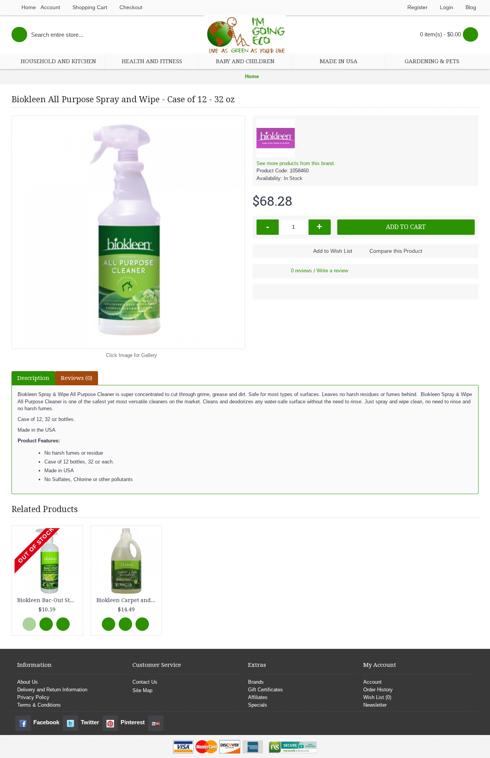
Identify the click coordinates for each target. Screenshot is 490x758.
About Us (27, 682)
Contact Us (144, 682)
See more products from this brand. (295, 163)
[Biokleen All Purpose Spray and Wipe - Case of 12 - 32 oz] (128, 232)
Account (372, 682)
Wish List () (377, 697)
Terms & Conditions (39, 705)
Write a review (332, 270)
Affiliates (258, 697)
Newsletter (375, 705)
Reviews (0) (76, 378)
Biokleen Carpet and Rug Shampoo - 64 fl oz (127, 600)
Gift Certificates (265, 690)
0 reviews (301, 270)
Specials (257, 705)
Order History (378, 690)
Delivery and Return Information (52, 690)
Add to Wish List (332, 251)
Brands (256, 682)
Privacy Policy (33, 697)
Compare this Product (395, 251)
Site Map (142, 690)
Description (33, 378)
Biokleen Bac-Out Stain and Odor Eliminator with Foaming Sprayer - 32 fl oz (48, 600)
